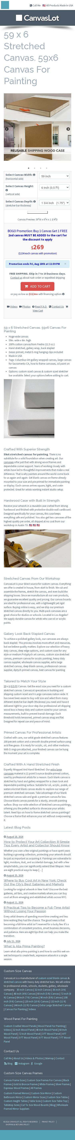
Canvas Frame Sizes (14, 1080)
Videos (13, 306)
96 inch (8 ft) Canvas (51, 997)
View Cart (38, 310)
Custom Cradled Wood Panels (20, 1026)
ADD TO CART (39, 286)
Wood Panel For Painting (51, 1026)
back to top (37, 1135)
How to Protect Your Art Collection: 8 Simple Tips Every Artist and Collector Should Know (37, 843)
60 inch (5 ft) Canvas (48, 993)
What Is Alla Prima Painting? (24, 946)
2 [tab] (35, 168)
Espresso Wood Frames (16, 1088)
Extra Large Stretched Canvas (55, 1005)
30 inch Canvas (25, 989)
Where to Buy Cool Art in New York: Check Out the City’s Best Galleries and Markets (35, 882)
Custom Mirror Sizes (34, 1097)
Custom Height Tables (15, 1101)
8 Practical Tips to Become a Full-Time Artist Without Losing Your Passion (37, 909)
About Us (18, 1058)
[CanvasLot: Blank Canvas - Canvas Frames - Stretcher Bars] (37, 17)
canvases (9, 462)
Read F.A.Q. (41, 306)
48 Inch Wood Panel (46, 1030)
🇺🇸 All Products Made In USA (57, 5)
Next (68, 129)
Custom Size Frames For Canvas (44, 1080)
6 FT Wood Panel (48, 1037)
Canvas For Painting (16, 1009)
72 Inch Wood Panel (29, 1033)
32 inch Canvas (43, 989)
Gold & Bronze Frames (25, 1084)
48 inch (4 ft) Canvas (24, 993)
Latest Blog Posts (17, 827)
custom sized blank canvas (52, 978)
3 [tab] (41, 168)
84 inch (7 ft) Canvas (27, 997)
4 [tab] (47, 168)
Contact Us (58, 306)
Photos (26, 306)
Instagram (23, 1063)
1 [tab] (29, 168)
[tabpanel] (37, 127)
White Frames (46, 1084)
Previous (7, 129)
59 (5, 686)
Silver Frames (63, 1084)
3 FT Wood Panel (51, 1033)
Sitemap (49, 1058)
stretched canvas (13, 982)
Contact (60, 1058)
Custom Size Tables (57, 1097)
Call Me (36, 5)
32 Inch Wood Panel (23, 1030)
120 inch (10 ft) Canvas (36, 1001)
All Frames (36, 1088)
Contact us (16, 277)
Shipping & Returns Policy (17, 1124)
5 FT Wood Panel (28, 1037)
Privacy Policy (48, 1122)
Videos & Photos (34, 1058)
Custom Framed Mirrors (16, 1093)
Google (38, 1063)
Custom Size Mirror (41, 1093)
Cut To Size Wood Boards (34, 1105)
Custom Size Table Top (55, 1101)
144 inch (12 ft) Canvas (26, 1005)
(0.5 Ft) (14, 686)
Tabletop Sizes (11, 1105)
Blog (9, 1063)
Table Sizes (35, 1101)
